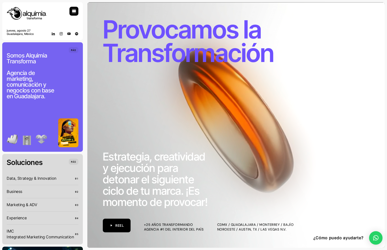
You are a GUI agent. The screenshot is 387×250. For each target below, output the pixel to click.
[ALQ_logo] (27, 8)
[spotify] (76, 33)
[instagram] (61, 33)
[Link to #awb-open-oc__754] (73, 11)
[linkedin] (53, 33)
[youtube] (69, 33)
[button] (376, 238)
